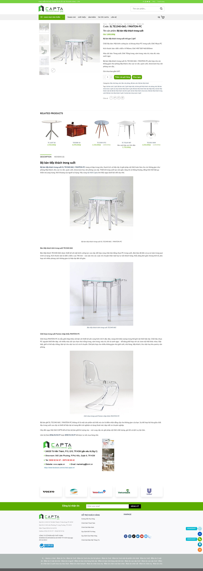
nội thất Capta (92, 172)
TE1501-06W (151, 143)
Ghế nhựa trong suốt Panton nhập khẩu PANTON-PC (101, 416)
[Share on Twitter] (115, 98)
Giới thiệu (82, 17)
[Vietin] (101, 491)
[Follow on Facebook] (143, 1)
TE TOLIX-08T (126, 143)
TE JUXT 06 (52, 143)
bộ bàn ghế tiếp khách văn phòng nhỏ (146, 86)
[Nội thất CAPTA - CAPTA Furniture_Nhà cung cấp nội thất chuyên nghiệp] (51, 8)
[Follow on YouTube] (142, 536)
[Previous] (54, 48)
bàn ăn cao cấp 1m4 (149, 561)
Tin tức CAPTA (103, 17)
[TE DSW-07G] (101, 128)
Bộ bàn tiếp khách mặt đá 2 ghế (121, 91)
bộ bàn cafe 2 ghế (111, 86)
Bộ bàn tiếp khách (143, 83)
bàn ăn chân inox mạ (95, 564)
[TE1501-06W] (151, 128)
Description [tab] (45, 157)
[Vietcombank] (127, 491)
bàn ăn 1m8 (145, 558)
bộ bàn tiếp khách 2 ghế (125, 88)
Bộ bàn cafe (140, 24)
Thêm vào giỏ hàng (122, 77)
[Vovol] (51, 491)
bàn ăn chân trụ (146, 564)
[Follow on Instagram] (145, 1)
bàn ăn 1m (61, 558)
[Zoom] (53, 70)
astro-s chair (51, 558)
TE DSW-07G (101, 143)
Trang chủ (71, 17)
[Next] (96, 48)
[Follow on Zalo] (150, 536)
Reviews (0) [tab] (59, 157)
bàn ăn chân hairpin (78, 564)
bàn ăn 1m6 (107, 558)
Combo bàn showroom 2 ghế (132, 93)
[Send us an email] (149, 1)
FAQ (153, 1)
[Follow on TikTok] (134, 536)
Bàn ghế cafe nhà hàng (115, 24)
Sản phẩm (92, 17)
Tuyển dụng (160, 1)
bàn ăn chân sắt (132, 564)
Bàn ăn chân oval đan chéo (115, 564)
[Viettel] (76, 491)
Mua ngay (137, 77)
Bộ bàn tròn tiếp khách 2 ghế (114, 93)
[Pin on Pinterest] (122, 98)
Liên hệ (114, 17)
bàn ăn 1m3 (71, 558)
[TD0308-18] (76, 128)
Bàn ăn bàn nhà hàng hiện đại (86, 561)
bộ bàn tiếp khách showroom (139, 91)
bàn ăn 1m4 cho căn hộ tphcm (89, 558)
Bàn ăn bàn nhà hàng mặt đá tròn (111, 561)
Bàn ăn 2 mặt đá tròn (52, 561)
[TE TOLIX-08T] (126, 128)
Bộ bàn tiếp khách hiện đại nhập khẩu (144, 88)
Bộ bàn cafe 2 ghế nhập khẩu (126, 86)
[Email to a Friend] (119, 98)
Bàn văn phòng (126, 83)
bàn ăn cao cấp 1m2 (133, 561)
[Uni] (152, 491)
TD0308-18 (76, 143)
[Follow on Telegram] (146, 536)
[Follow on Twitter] (147, 1)
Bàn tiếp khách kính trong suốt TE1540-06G (101, 327)
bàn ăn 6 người (67, 561)
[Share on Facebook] (111, 98)
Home (105, 24)
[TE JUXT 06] (51, 128)
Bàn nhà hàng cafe (129, 24)
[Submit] (161, 8)
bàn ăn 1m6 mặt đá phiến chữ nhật (126, 558)
